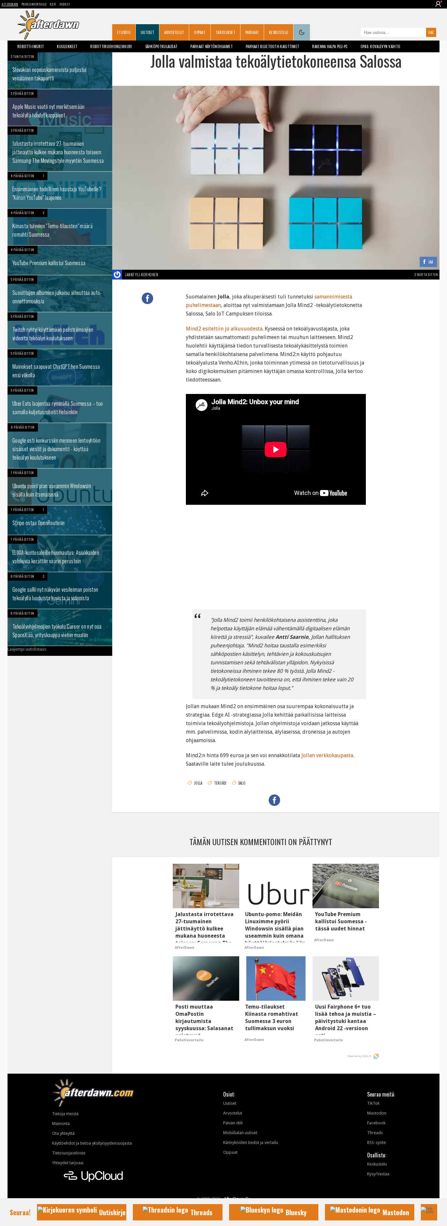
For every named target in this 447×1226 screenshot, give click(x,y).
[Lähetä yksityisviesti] (165, 275)
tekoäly (220, 783)
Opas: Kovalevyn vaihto (381, 46)
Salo (241, 783)
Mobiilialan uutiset (240, 1132)
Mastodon (376, 1113)
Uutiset (147, 32)
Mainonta (61, 1123)
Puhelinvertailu (34, 4)
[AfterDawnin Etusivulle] (48, 25)
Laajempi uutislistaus (27, 649)
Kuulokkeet (67, 46)
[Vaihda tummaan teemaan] (302, 32)
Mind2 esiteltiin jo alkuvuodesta (224, 329)
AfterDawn (10, 4)
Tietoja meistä (65, 1113)
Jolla (198, 783)
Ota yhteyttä (63, 1133)
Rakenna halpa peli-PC (329, 46)
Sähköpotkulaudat (161, 46)
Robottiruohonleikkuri (111, 46)
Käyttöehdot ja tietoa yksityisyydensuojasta (92, 1143)
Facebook (376, 1122)
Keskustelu (278, 32)
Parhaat (252, 32)
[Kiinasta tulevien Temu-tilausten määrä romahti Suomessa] (60, 227)
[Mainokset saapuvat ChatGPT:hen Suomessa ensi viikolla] (60, 367)
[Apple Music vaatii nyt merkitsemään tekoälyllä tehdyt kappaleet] (60, 107)
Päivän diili (233, 1122)
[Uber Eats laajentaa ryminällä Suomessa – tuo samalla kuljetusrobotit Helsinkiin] (60, 404)
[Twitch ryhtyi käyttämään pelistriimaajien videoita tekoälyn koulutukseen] (60, 330)
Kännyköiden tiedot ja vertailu (250, 1142)
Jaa (430, 262)
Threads (375, 1132)
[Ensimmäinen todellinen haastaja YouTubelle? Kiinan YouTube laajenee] (60, 190)
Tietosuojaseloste (68, 1152)
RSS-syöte (376, 1142)
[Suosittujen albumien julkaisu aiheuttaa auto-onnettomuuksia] (60, 293)
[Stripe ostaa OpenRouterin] (60, 520)
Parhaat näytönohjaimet (211, 46)
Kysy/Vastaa (378, 1173)
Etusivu (124, 32)
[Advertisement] (276, 557)
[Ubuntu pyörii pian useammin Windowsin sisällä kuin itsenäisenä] (60, 486)
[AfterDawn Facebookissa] (354, 33)
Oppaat (200, 32)
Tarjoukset (225, 32)
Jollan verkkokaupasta (327, 755)
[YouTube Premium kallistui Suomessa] (60, 260)
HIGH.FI (65, 4)
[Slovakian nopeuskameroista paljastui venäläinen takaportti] (60, 70)
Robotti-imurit (30, 46)
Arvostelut (174, 32)
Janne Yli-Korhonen (141, 274)
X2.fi (53, 4)
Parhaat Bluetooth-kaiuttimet (272, 46)
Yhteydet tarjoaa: (68, 1162)
